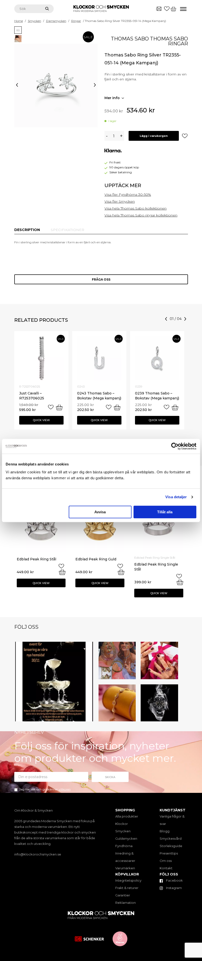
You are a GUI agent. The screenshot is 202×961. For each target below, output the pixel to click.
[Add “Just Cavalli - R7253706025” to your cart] (59, 407)
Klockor (121, 824)
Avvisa (100, 512)
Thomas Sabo (130, 39)
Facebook (174, 880)
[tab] (27, 230)
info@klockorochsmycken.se (37, 854)
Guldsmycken (126, 838)
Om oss (166, 861)
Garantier (122, 895)
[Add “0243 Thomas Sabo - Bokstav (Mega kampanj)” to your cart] (117, 407)
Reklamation (125, 903)
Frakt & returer (126, 888)
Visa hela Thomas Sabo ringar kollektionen (140, 215)
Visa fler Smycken (119, 201)
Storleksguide (171, 846)
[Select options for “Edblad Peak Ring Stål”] (62, 572)
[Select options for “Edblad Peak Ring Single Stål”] (180, 582)
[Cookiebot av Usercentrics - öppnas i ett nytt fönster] (174, 446)
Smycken (34, 21)
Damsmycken (56, 21)
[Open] (54, 681)
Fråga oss (101, 279)
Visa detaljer (176, 497)
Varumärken (125, 868)
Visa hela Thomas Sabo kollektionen (135, 208)
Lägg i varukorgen (154, 136)
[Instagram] (88, 716)
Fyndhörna (124, 846)
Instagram (173, 888)
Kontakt (166, 868)
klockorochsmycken (53, 646)
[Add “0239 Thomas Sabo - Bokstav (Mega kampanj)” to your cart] (175, 407)
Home (18, 21)
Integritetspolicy (128, 880)
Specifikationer (67, 230)
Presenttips (169, 853)
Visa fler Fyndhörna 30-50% (127, 194)
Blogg (164, 831)
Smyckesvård (171, 838)
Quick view (41, 420)
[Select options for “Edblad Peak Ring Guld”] (121, 572)
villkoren (65, 789)
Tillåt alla (164, 512)
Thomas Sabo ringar (169, 41)
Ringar (76, 21)
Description (27, 230)
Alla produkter (126, 816)
